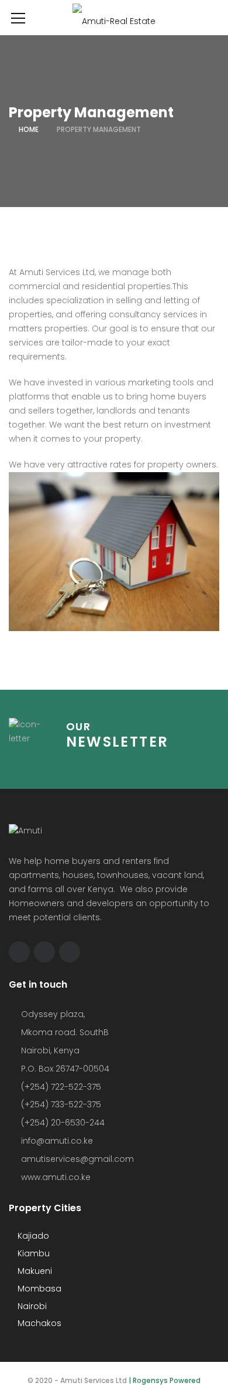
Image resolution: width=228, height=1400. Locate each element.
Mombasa (38, 1288)
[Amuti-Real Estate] (114, 17)
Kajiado (32, 1236)
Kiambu (32, 1253)
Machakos (38, 1323)
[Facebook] (19, 951)
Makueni (33, 1271)
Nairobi (31, 1306)
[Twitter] (44, 951)
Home (29, 129)
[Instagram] (69, 951)
